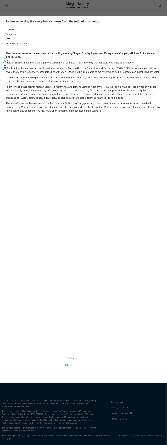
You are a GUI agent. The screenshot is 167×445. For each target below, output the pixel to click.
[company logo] (78, 5)
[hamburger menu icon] (6, 5)
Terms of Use (68, 94)
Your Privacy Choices (120, 413)
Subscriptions (117, 402)
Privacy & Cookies (119, 407)
